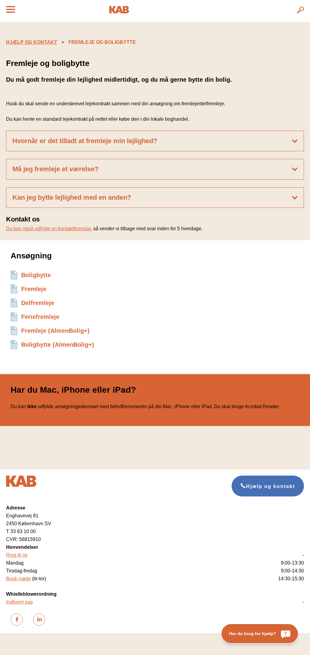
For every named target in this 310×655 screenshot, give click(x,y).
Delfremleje (37, 303)
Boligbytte (36, 275)
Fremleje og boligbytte (102, 42)
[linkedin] (39, 620)
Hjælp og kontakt (31, 42)
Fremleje (33, 289)
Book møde (18, 578)
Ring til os (17, 555)
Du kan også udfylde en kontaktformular (48, 228)
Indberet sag (19, 601)
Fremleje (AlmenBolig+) (55, 330)
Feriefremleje (40, 316)
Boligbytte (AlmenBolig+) (57, 344)
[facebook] (17, 620)
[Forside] (119, 11)
